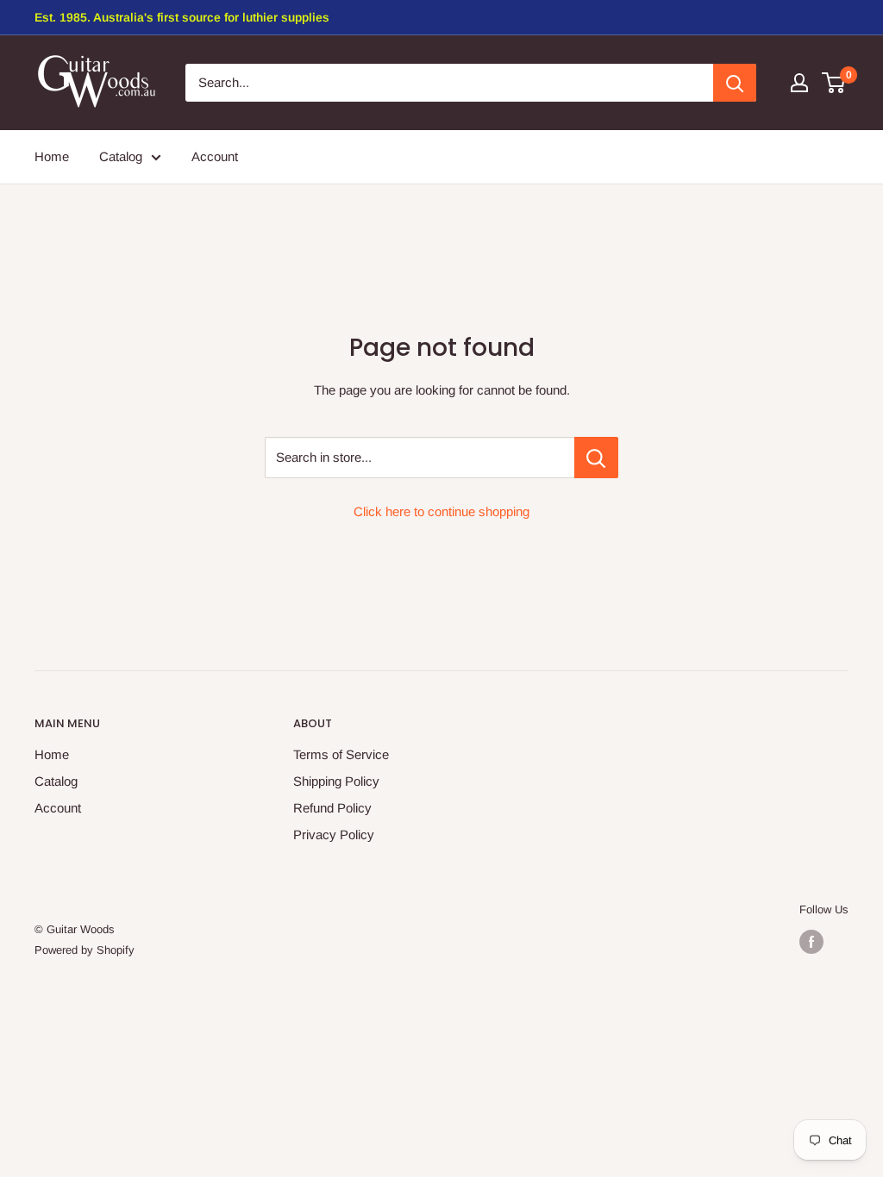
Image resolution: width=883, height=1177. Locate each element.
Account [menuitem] (214, 156)
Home (51, 754)
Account (57, 807)
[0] (834, 82)
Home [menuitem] (51, 156)
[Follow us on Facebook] (811, 942)
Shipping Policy (336, 781)
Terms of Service (341, 754)
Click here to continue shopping (441, 511)
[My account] (799, 82)
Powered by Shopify (84, 949)
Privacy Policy (333, 834)
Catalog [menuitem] (120, 156)
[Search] (734, 83)
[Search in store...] (596, 457)
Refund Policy (332, 807)
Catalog (56, 781)
